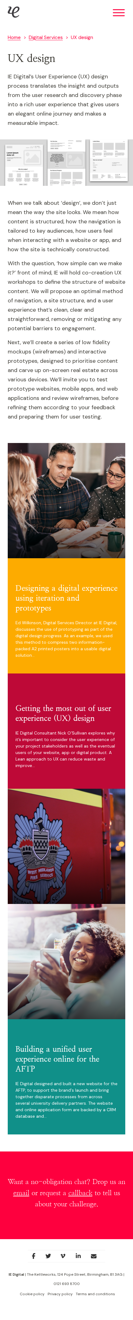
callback (80, 1193)
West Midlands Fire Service (61, 843)
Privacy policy (60, 1293)
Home (14, 37)
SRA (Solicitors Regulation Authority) (61, 494)
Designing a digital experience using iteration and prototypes (66, 598)
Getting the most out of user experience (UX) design (63, 713)
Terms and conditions (95, 1293)
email (21, 1193)
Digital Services (46, 37)
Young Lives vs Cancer (54, 955)
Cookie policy (32, 1293)
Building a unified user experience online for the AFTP (57, 1059)
